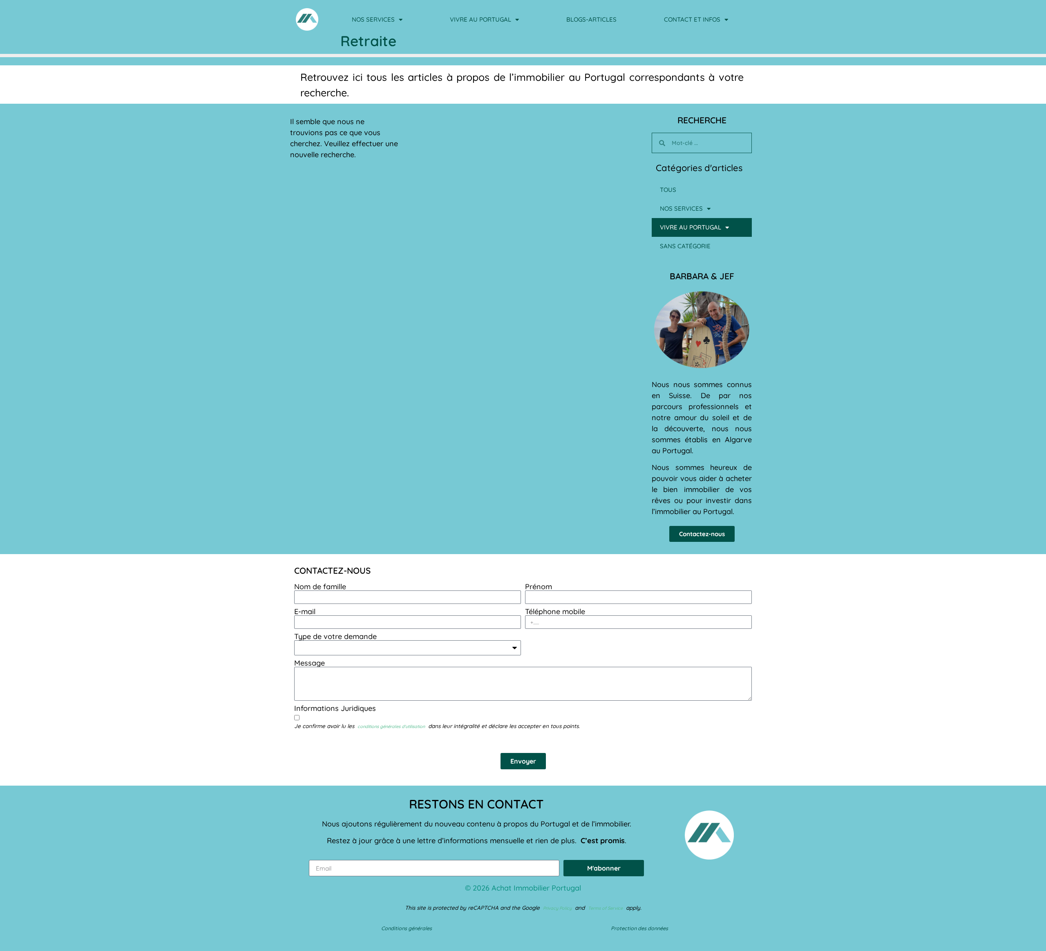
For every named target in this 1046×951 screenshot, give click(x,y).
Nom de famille (320, 586)
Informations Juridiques (335, 708)
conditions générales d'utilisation (391, 726)
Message (309, 663)
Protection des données (639, 928)
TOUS (668, 190)
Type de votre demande (335, 636)
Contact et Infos (692, 19)
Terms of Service (605, 908)
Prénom (538, 586)
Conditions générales (406, 928)
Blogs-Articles (591, 19)
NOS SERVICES (373, 19)
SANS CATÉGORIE (685, 246)
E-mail (304, 611)
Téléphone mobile (555, 611)
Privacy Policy (557, 908)
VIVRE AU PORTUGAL (480, 19)
